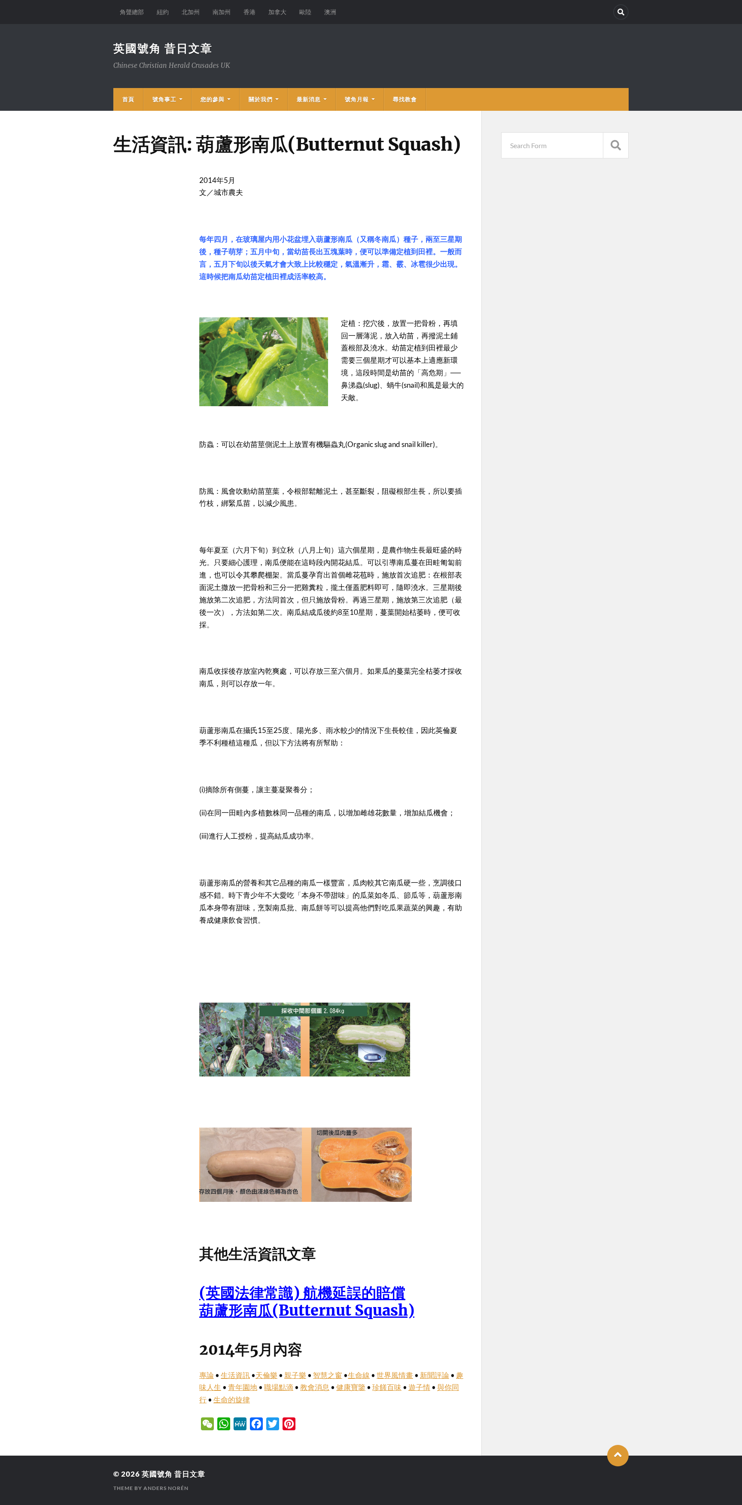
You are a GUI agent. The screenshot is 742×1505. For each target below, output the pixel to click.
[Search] (621, 12)
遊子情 (419, 1387)
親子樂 (295, 1375)
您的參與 (213, 99)
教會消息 (314, 1387)
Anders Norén (166, 1488)
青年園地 (242, 1387)
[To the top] (618, 1455)
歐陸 (305, 11)
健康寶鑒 (350, 1387)
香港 (249, 11)
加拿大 (277, 11)
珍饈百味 (386, 1387)
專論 (206, 1375)
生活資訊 (235, 1375)
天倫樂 (266, 1375)
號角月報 (357, 99)
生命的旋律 (231, 1399)
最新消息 (309, 99)
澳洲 (330, 11)
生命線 (359, 1375)
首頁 (128, 99)
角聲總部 (132, 11)
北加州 (191, 11)
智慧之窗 (327, 1375)
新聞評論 (434, 1375)
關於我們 (261, 99)
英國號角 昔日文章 (163, 48)
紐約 (163, 11)
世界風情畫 (395, 1375)
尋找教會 (405, 99)
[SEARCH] (616, 145)
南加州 (222, 11)
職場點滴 (278, 1387)
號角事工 (164, 99)
